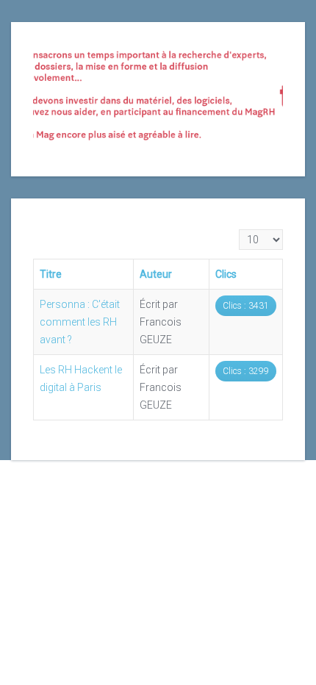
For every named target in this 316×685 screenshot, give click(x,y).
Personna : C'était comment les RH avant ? (80, 321)
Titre (51, 274)
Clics (226, 274)
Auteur (156, 274)
